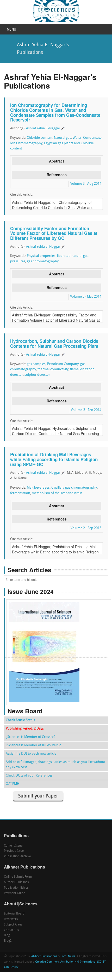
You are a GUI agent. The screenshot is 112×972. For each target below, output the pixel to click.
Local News (68, 956)
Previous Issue (14, 851)
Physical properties (41, 256)
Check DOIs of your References (29, 775)
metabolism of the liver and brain (57, 493)
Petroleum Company (63, 364)
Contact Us (11, 930)
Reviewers (11, 919)
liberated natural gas (72, 256)
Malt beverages (38, 487)
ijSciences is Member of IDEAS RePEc (33, 745)
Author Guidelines (16, 882)
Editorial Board (14, 913)
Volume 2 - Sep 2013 (86, 528)
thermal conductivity (53, 369)
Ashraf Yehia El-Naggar (43, 128)
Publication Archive (17, 856)
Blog (7, 935)
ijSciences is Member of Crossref (30, 737)
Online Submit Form (18, 876)
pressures (17, 261)
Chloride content (39, 138)
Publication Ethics (16, 887)
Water (77, 138)
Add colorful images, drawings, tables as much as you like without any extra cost (55, 764)
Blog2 (8, 940)
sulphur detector (37, 375)
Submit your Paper (38, 796)
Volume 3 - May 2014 (85, 296)
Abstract (56, 161)
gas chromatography (43, 261)
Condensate (92, 138)
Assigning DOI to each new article (31, 753)
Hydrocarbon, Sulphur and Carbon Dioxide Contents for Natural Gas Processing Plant (54, 343)
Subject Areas (13, 924)
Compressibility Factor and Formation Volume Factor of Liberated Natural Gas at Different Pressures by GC (53, 233)
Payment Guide (14, 893)
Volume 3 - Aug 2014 (85, 184)
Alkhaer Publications (44, 956)
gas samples (36, 364)
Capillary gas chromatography (74, 487)
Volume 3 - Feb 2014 (86, 410)
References (57, 174)
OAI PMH (12, 784)
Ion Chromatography (26, 143)
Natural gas (62, 138)
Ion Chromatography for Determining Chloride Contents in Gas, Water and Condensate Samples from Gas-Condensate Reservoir (55, 112)
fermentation (20, 493)
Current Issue (13, 845)
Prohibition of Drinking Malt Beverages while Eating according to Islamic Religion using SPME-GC (54, 459)
